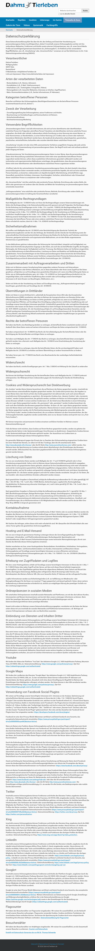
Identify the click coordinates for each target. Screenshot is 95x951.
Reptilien (21, 20)
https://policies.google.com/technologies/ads (23, 899)
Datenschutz (43, 944)
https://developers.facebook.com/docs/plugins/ (52, 712)
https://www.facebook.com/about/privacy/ (71, 766)
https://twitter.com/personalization (19, 814)
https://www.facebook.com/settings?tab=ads (29, 780)
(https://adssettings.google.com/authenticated (49, 902)
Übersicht (34, 944)
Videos (27, 25)
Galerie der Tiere (13, 25)
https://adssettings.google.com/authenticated (23, 666)
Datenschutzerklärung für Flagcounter (55, 918)
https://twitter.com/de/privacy (66, 812)
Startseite (10, 20)
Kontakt (61, 944)
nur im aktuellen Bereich (67, 14)
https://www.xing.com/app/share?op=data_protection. (57, 835)
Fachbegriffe (52, 25)
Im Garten (57, 20)
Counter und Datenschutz (38, 929)
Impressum (53, 944)
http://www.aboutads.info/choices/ (19, 445)
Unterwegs (44, 20)
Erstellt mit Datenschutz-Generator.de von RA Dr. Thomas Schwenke (31, 932)
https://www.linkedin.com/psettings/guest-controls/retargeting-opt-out (39, 865)
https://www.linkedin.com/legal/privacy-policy (71, 862)
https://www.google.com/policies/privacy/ (57, 664)
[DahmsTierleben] (32, 5)
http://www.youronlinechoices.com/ (58, 445)
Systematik (38, 25)
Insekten (32, 20)
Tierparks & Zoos (72, 20)
